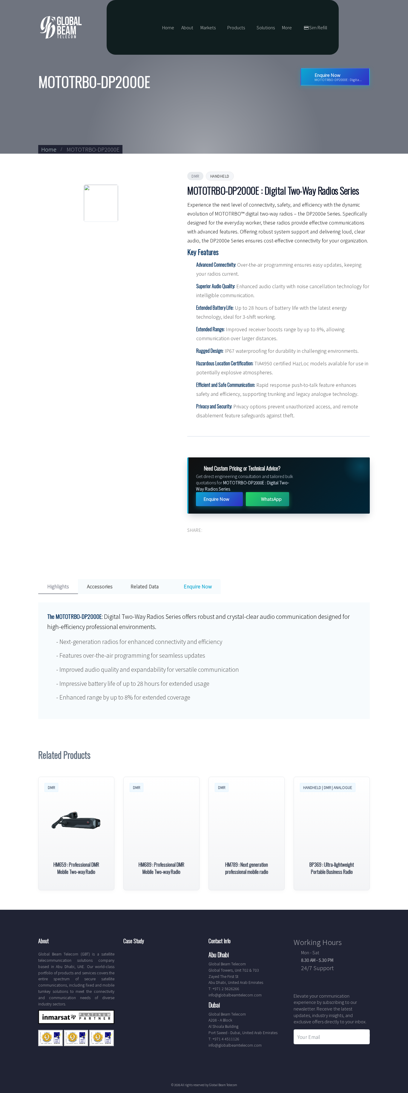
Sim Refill (318, 27)
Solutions (266, 27)
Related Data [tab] (145, 586)
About (187, 27)
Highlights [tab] (58, 586)
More (287, 27)
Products (236, 27)
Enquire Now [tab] (197, 586)
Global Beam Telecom (223, 1085)
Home (168, 27)
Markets (208, 27)
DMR (195, 175)
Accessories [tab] (100, 586)
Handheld (219, 175)
